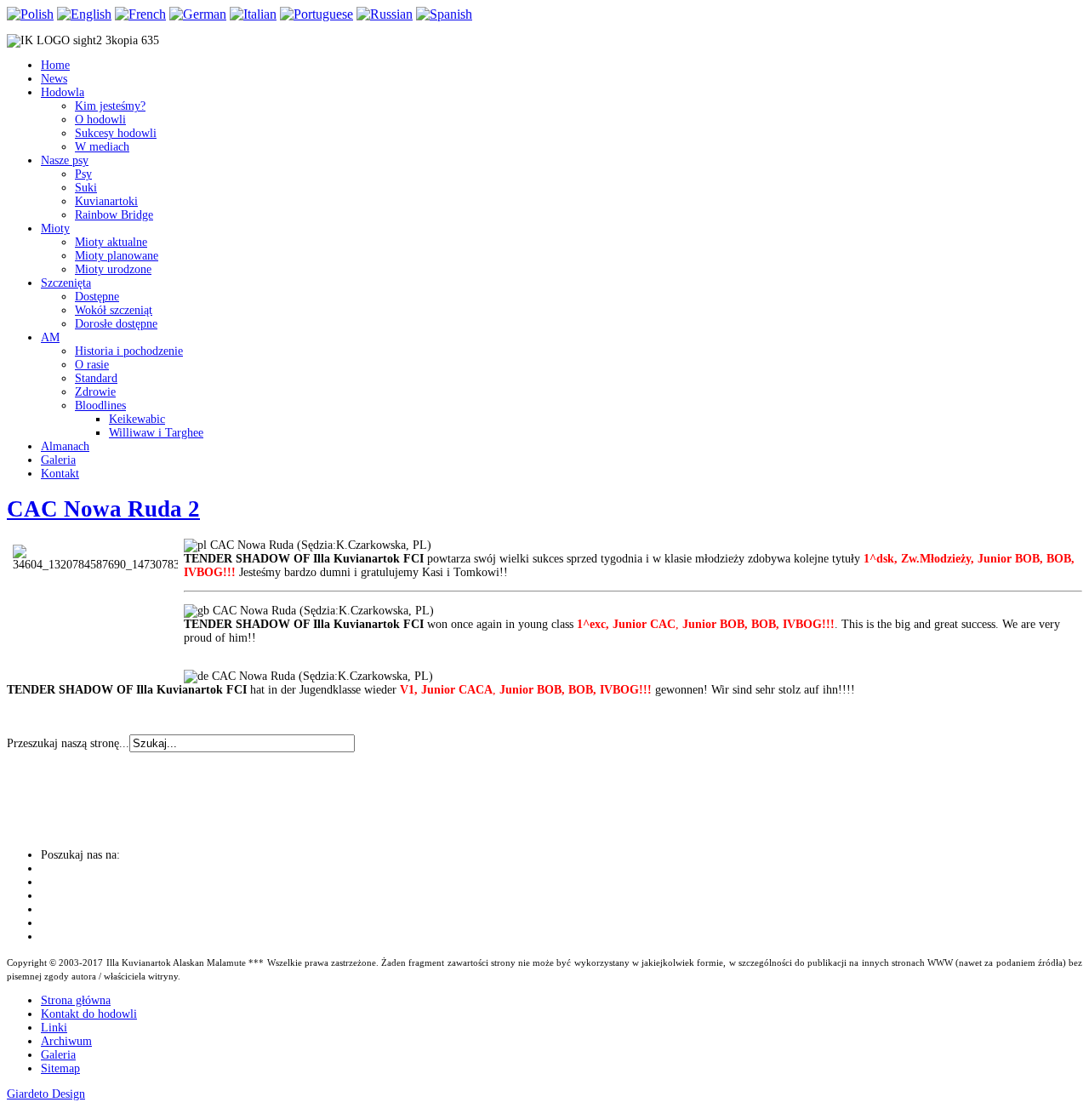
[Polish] (30, 14)
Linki (54, 1027)
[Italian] (253, 14)
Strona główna (76, 1000)
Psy (83, 174)
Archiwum (66, 1041)
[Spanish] (444, 14)
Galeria (58, 460)
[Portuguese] (316, 14)
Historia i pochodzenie (129, 351)
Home (55, 65)
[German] (197, 14)
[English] (84, 14)
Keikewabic (137, 419)
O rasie (92, 364)
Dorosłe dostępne (116, 323)
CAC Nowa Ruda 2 (103, 509)
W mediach (102, 146)
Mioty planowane (116, 255)
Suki (86, 187)
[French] (140, 14)
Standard (96, 378)
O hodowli (100, 119)
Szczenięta (66, 283)
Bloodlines (100, 405)
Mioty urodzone (113, 269)
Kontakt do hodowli (89, 1014)
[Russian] (384, 14)
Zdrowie (95, 392)
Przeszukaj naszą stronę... (68, 743)
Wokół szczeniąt (113, 310)
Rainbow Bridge (114, 214)
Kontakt (60, 473)
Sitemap (60, 1068)
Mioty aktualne (111, 242)
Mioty (55, 228)
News (54, 78)
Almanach (65, 446)
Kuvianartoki (106, 201)
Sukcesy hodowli (116, 133)
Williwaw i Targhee (156, 432)
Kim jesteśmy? (110, 106)
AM (50, 337)
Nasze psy (64, 160)
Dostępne (97, 296)
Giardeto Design (46, 1094)
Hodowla (62, 92)
